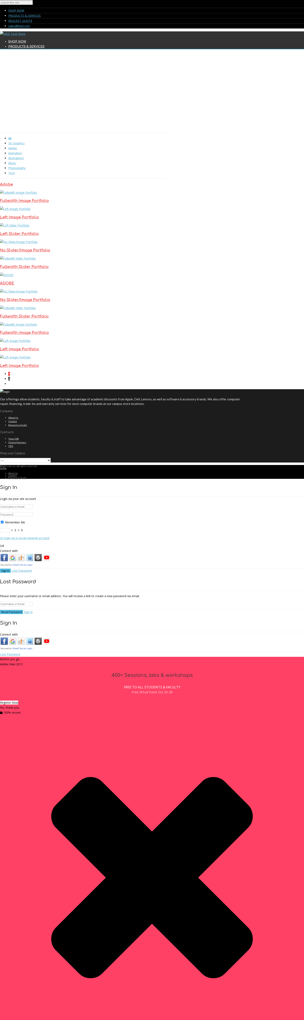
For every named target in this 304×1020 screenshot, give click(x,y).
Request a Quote (17, 425)
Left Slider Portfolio (19, 234)
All (9, 138)
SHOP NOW (16, 10)
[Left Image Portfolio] (15, 209)
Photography (17, 168)
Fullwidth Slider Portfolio (24, 267)
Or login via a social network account (24, 538)
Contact (12, 421)
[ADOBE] (6, 275)
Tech (11, 173)
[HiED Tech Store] (12, 34)
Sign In (28, 612)
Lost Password (22, 571)
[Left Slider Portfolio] (14, 225)
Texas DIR (13, 438)
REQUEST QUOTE (20, 21)
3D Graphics (16, 143)
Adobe (12, 148)
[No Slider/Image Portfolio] (19, 242)
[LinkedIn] (5, 468)
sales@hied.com (19, 26)
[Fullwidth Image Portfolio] (18, 193)
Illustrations (16, 158)
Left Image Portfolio (19, 217)
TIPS (10, 446)
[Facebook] (3, 468)
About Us (13, 417)
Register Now (9, 703)
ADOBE (7, 283)
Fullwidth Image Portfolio (24, 201)
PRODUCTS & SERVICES (24, 16)
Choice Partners (17, 442)
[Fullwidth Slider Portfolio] (18, 258)
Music (12, 163)
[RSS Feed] (1, 468)
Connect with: (9, 551)
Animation (15, 153)
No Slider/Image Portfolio (25, 250)
